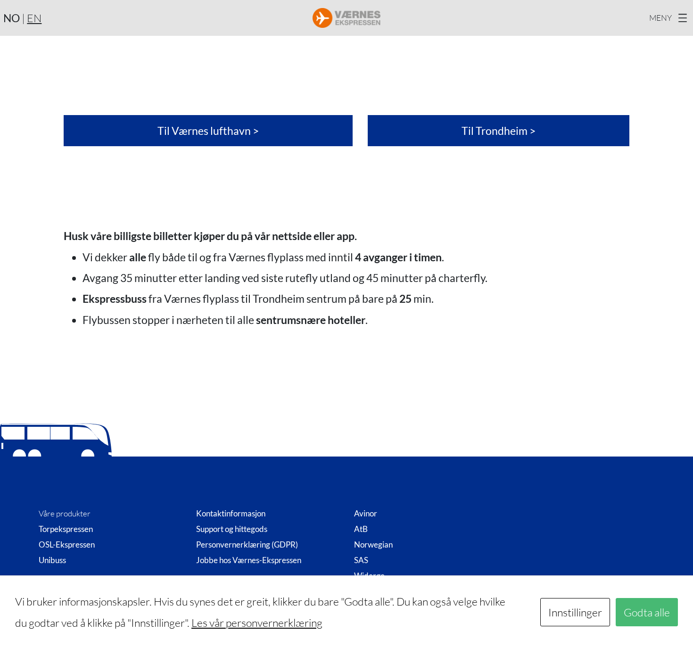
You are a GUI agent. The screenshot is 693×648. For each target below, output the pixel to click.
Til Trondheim (495, 130)
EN (34, 18)
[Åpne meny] (669, 18)
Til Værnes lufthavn (204, 130)
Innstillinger (575, 612)
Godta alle (647, 612)
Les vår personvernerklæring (256, 622)
